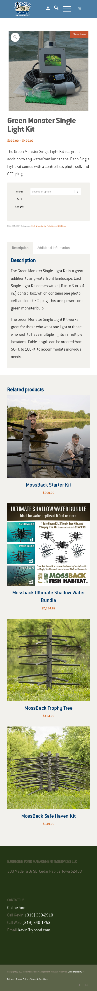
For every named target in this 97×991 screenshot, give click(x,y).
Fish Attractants (38, 226)
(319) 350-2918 (39, 915)
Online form (17, 908)
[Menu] (64, 9)
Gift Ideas (62, 226)
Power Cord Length (19, 199)
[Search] (54, 9)
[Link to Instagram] (86, 985)
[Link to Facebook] (79, 985)
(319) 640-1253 (36, 923)
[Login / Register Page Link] (46, 9)
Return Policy (22, 979)
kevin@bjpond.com (34, 930)
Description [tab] (20, 248)
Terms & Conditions (39, 979)
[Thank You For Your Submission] (40, 9)
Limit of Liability (75, 972)
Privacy (10, 979)
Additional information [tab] (53, 248)
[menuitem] (46, 9)
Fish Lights (52, 226)
